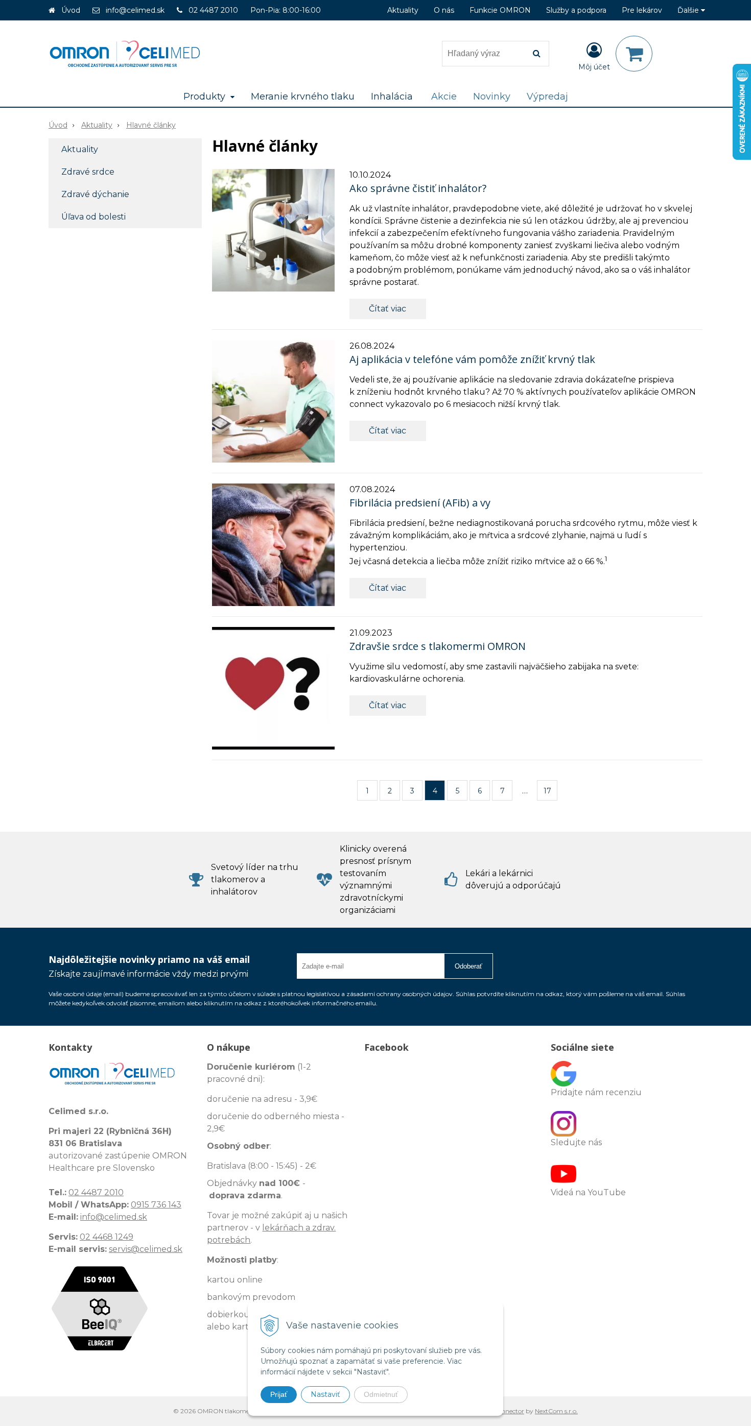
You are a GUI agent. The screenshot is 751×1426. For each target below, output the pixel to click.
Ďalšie (689, 10)
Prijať (278, 1394)
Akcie (444, 96)
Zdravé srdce (87, 172)
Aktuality (402, 10)
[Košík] (634, 53)
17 (547, 790)
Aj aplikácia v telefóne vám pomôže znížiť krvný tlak (472, 359)
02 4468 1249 (106, 1237)
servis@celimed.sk (145, 1249)
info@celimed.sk (135, 10)
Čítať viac (387, 308)
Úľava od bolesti (93, 217)
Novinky (491, 96)
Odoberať (468, 966)
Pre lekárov (642, 10)
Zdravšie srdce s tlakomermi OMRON (437, 646)
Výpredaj (547, 96)
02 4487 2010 (213, 10)
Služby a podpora (576, 10)
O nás (444, 10)
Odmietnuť (381, 1394)
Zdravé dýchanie (95, 194)
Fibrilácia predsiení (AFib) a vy (419, 503)
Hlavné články (151, 125)
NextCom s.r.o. (556, 1411)
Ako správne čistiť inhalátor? (417, 188)
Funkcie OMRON (500, 10)
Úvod (70, 10)
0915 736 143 (156, 1205)
